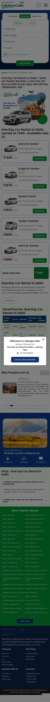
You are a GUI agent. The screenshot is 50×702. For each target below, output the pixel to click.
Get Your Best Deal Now (25, 359)
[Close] (43, 339)
